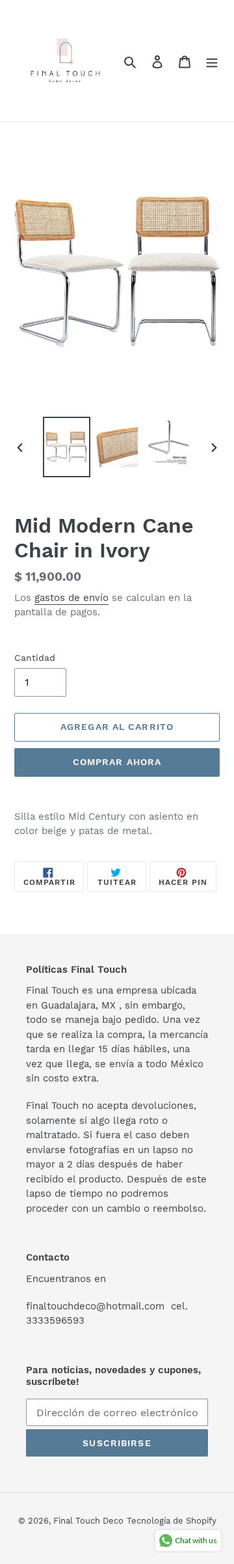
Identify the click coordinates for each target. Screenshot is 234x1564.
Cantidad (34, 657)
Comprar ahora (117, 762)
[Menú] (212, 61)
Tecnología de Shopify (171, 1521)
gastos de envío (71, 598)
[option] (66, 447)
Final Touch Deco (88, 1521)
